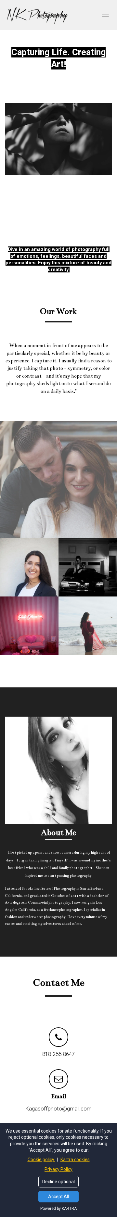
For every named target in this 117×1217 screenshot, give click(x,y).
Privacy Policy (58, 1169)
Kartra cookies (75, 1159)
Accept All (58, 1196)
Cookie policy (41, 1159)
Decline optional (58, 1181)
